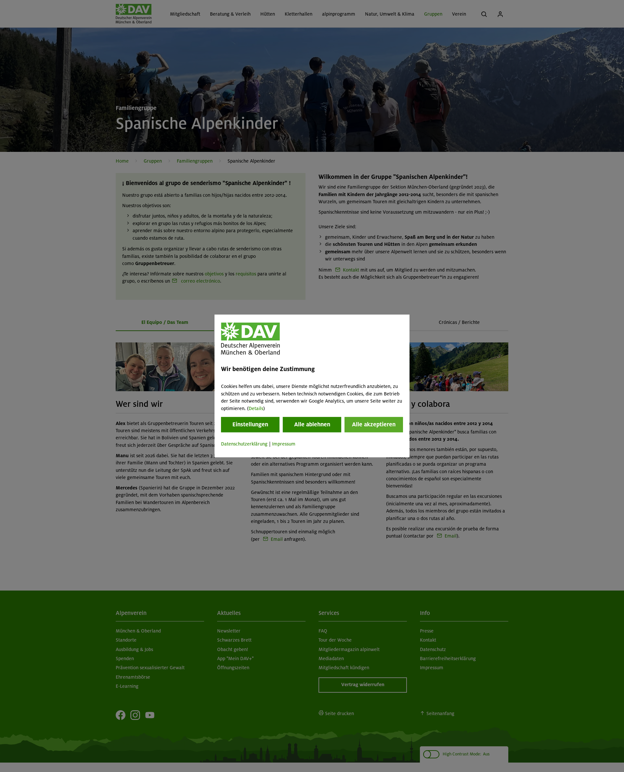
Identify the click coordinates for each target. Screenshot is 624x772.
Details (256, 408)
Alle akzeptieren (374, 424)
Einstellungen (250, 424)
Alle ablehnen (312, 424)
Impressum (283, 444)
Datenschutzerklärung (244, 444)
